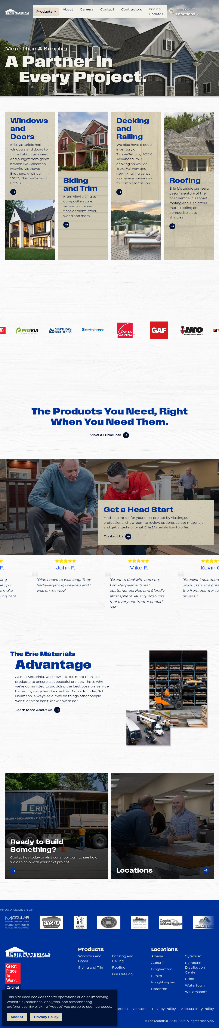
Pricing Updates (156, 11)
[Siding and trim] (66, 225)
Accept (16, 1017)
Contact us (114, 536)
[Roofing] (172, 226)
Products (44, 11)
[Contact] (13, 871)
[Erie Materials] (17, 12)
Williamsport (196, 992)
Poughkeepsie (163, 982)
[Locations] (206, 870)
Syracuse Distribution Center (195, 967)
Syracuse (193, 956)
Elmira (156, 976)
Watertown (195, 985)
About (68, 9)
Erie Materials (158, 1020)
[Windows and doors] (13, 192)
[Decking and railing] (119, 192)
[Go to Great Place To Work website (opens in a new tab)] (13, 980)
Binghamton (161, 969)
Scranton (159, 989)
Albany (157, 956)
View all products (105, 435)
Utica (189, 979)
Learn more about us (33, 710)
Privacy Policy (164, 1008)
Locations (185, 14)
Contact (107, 9)
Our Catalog (122, 974)
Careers (86, 9)
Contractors (131, 9)
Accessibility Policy (197, 1008)
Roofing (118, 967)
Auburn (157, 963)
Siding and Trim (91, 967)
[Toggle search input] (171, 11)
